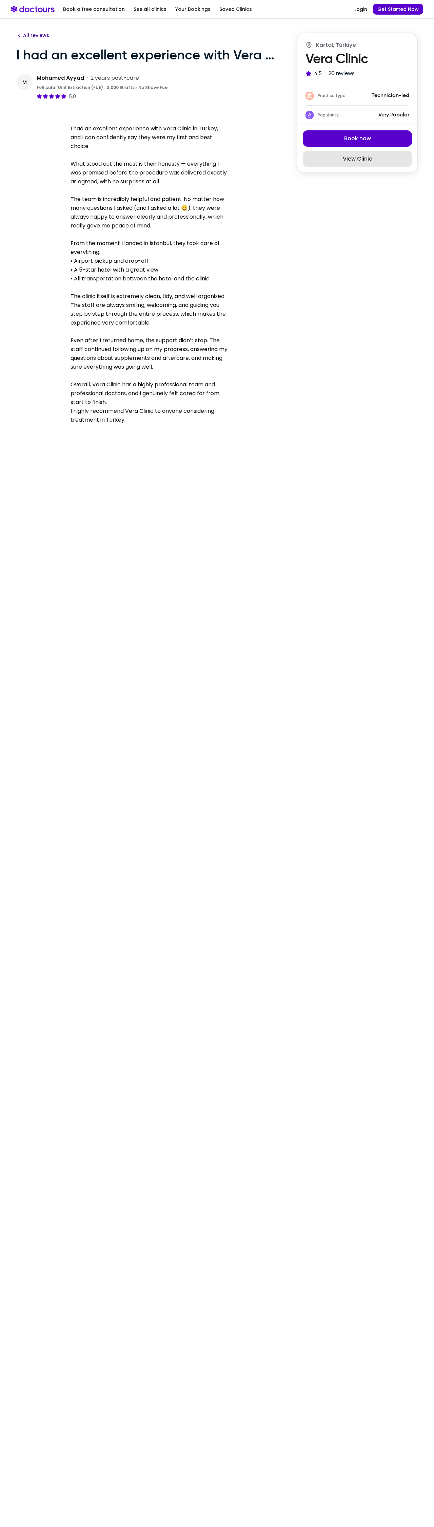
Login (360, 9)
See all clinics (150, 9)
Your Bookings (193, 9)
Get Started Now (398, 9)
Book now (357, 138)
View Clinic (357, 159)
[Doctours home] (33, 9)
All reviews (36, 35)
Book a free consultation (94, 9)
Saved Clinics (235, 9)
